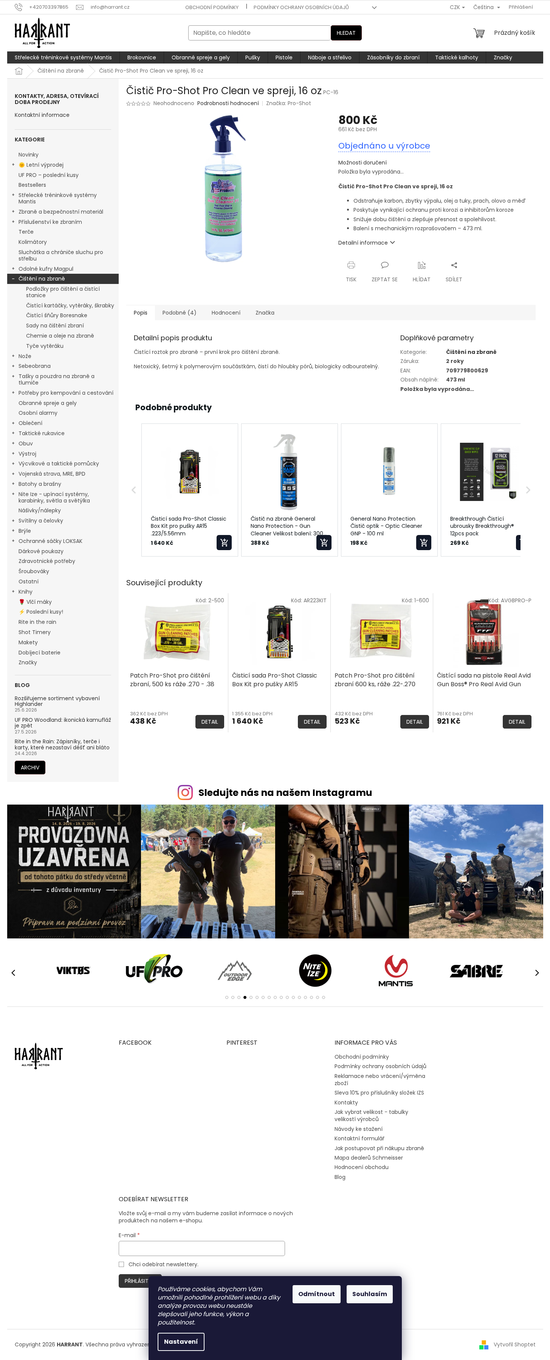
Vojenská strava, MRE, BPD (52, 474)
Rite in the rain (37, 622)
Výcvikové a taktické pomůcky (59, 463)
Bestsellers (32, 185)
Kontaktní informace (42, 115)
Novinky (29, 154)
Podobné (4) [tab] (180, 312)
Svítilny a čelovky (41, 520)
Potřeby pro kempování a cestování (66, 393)
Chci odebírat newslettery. (163, 1264)
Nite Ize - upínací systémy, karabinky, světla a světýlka (54, 497)
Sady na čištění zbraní (55, 325)
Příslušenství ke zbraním (50, 222)
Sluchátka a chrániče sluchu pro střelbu (61, 255)
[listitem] (189, 490)
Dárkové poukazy (41, 551)
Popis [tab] (140, 312)
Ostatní (29, 581)
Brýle (25, 531)
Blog (340, 1177)
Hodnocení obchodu (362, 1167)
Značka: (288, 103)
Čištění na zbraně (42, 278)
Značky (28, 662)
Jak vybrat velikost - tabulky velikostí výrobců (371, 1115)
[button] (133, 490)
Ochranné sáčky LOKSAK (50, 541)
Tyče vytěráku (45, 346)
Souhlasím (369, 1294)
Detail (209, 722)
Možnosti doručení (362, 162)
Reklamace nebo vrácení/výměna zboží (380, 1079)
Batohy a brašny (40, 484)
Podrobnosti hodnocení (228, 103)
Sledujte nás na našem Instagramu (285, 792)
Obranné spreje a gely (48, 403)
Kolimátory (33, 242)
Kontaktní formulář (359, 1138)
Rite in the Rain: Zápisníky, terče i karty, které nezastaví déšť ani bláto (62, 745)
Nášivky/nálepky (40, 510)
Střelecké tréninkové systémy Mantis (58, 198)
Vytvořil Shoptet (515, 1344)
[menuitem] (63, 57)
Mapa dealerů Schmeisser (369, 1158)
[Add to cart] (224, 542)
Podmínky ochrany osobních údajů (301, 7)
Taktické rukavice (42, 433)
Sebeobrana (35, 366)
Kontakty (346, 1102)
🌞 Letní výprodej (41, 165)
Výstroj (27, 453)
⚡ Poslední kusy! (41, 612)
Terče (26, 232)
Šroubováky (34, 571)
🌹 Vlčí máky (35, 602)
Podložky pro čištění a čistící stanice (63, 292)
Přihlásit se (140, 1281)
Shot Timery (35, 632)
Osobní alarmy (38, 413)
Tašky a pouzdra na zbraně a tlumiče (57, 379)
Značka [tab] (265, 312)
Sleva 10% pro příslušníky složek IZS (379, 1092)
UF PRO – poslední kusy (49, 175)
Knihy (26, 591)
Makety (28, 642)
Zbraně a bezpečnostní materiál (61, 212)
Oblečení (30, 423)
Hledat (346, 33)
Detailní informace (363, 243)
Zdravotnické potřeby (47, 561)
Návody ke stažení (359, 1129)
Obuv (26, 443)
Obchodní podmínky (212, 7)
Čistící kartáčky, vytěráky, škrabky (70, 305)
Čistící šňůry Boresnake (56, 315)
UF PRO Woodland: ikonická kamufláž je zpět (63, 723)
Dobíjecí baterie (39, 652)
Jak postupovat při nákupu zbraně (379, 1148)
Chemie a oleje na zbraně (60, 336)
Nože (25, 356)
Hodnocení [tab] (226, 312)
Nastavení (181, 1341)
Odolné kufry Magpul (46, 269)
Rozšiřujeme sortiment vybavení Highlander (57, 701)
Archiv (30, 767)
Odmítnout (316, 1294)
